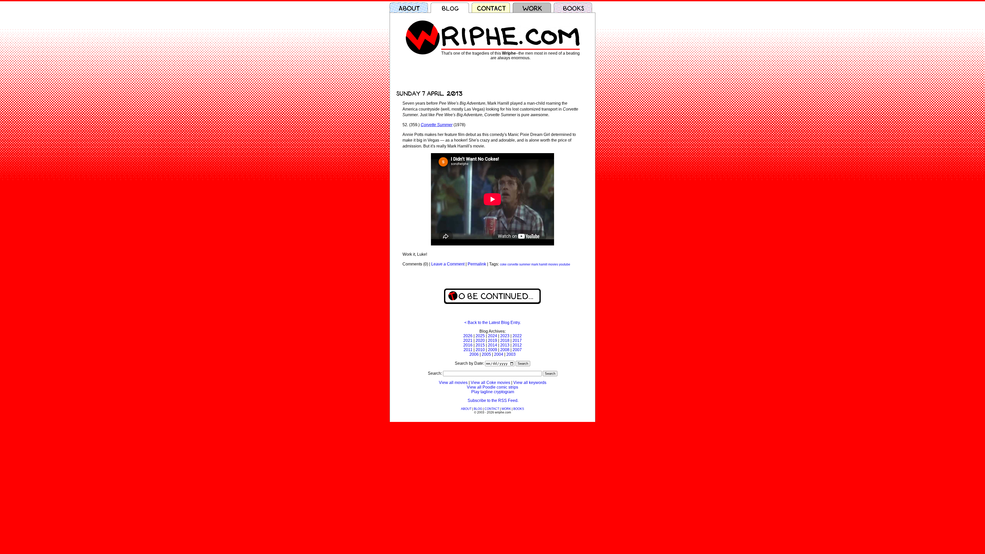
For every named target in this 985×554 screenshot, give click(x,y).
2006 (474, 354)
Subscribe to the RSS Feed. (493, 400)
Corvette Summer (436, 125)
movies (553, 264)
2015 (480, 345)
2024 (492, 336)
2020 (480, 340)
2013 (504, 345)
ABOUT (466, 409)
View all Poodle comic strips (492, 387)
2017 (517, 340)
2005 (486, 354)
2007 (517, 350)
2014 (492, 345)
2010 (480, 350)
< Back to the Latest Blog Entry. (492, 322)
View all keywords (529, 382)
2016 (467, 345)
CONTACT (492, 409)
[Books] (574, 8)
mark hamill (539, 264)
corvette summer (518, 264)
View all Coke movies (490, 382)
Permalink (477, 264)
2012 (517, 345)
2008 (504, 350)
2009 (492, 350)
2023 (504, 336)
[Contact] (492, 8)
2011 (468, 350)
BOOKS (518, 409)
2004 (498, 354)
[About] (410, 8)
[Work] (533, 8)
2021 (467, 340)
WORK (506, 409)
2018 (504, 340)
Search (523, 363)
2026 (467, 336)
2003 (511, 354)
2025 (480, 336)
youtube (564, 264)
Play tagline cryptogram (492, 392)
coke (503, 264)
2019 (492, 340)
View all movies (453, 382)
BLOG (478, 409)
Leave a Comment (448, 264)
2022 (517, 336)
